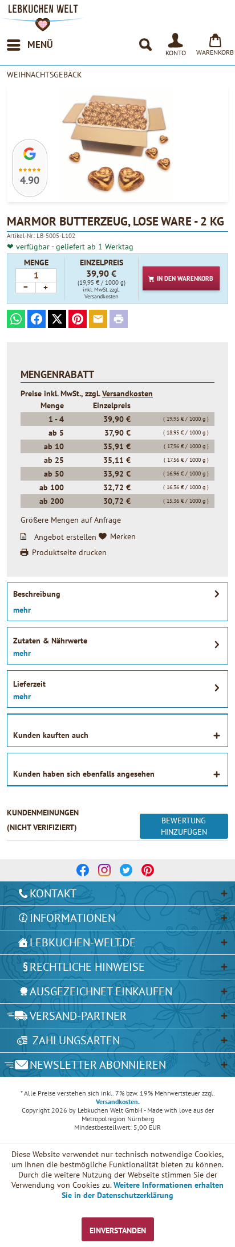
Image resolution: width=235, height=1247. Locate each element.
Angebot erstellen (65, 536)
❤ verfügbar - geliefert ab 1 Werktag (70, 246)
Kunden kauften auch (50, 735)
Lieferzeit (29, 684)
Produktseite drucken (69, 552)
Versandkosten (127, 393)
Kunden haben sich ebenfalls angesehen (84, 774)
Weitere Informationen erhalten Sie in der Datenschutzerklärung (143, 1190)
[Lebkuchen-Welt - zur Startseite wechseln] (43, 18)
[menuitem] (29, 45)
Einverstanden (118, 1230)
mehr (22, 610)
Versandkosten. (118, 1101)
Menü (40, 44)
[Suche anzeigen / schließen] (144, 45)
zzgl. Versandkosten (102, 293)
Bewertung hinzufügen (184, 826)
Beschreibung (36, 594)
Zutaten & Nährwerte (50, 640)
